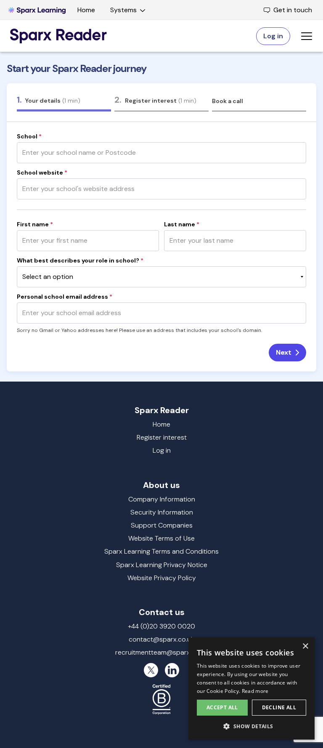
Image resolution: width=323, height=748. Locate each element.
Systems (123, 9)
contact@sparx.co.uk (161, 639)
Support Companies (162, 525)
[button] (251, 726)
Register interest (162, 437)
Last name (181, 224)
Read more (255, 691)
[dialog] (251, 688)
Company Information (161, 499)
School (29, 136)
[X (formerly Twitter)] (151, 670)
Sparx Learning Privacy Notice (161, 565)
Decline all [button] (279, 707)
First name (35, 224)
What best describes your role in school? (80, 260)
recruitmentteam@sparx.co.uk (161, 652)
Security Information (161, 512)
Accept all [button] (222, 707)
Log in (162, 450)
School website (42, 172)
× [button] (305, 646)
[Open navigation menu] (306, 36)
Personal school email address (64, 296)
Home (86, 9)
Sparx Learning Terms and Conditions (161, 551)
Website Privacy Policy (161, 578)
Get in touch (292, 9)
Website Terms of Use (161, 538)
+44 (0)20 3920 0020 (161, 626)
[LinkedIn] (172, 670)
